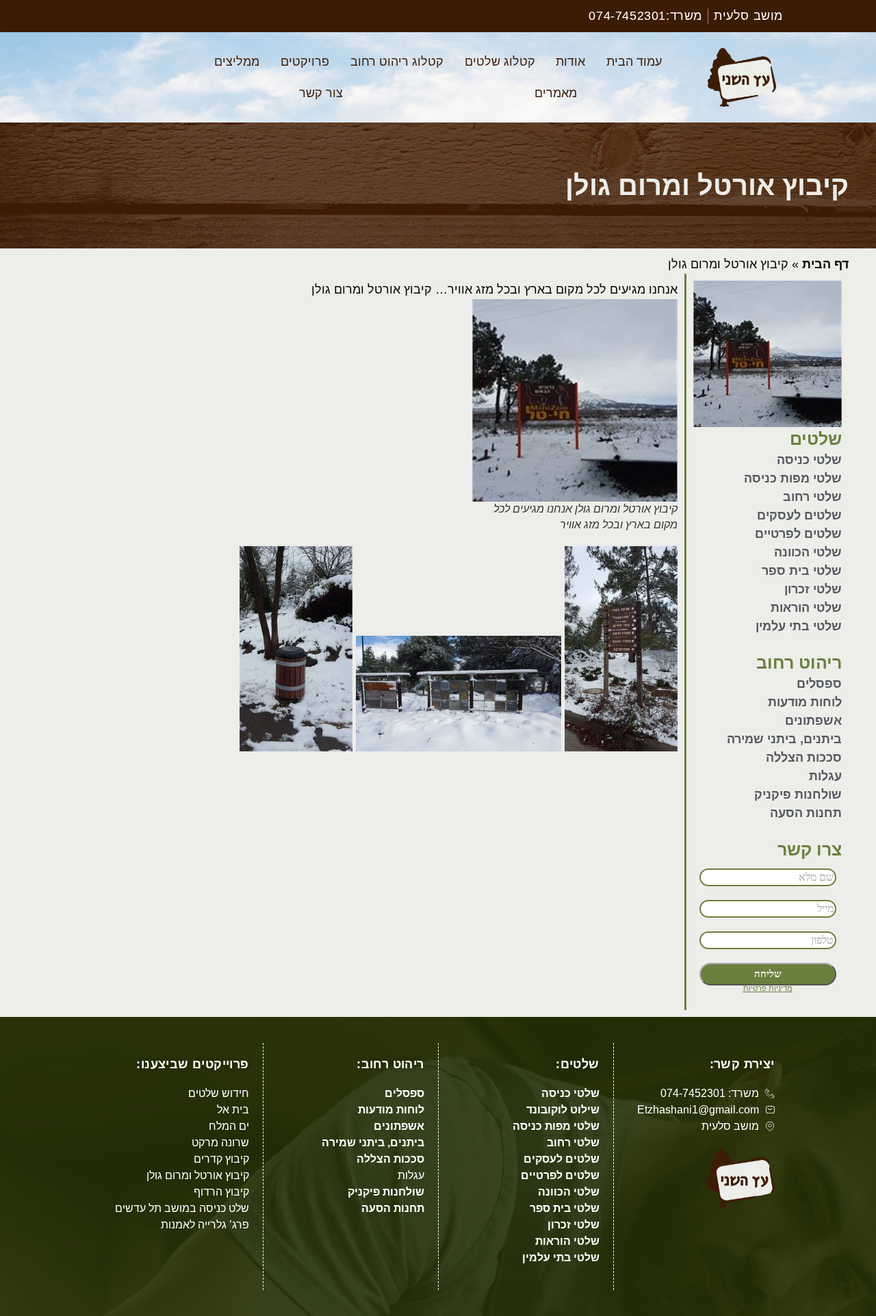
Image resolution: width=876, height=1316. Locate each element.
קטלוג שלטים (500, 61)
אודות (570, 61)
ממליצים (236, 61)
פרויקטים (305, 61)
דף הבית (825, 264)
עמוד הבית (634, 61)
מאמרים (555, 93)
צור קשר (321, 93)
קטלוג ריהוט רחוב (396, 61)
